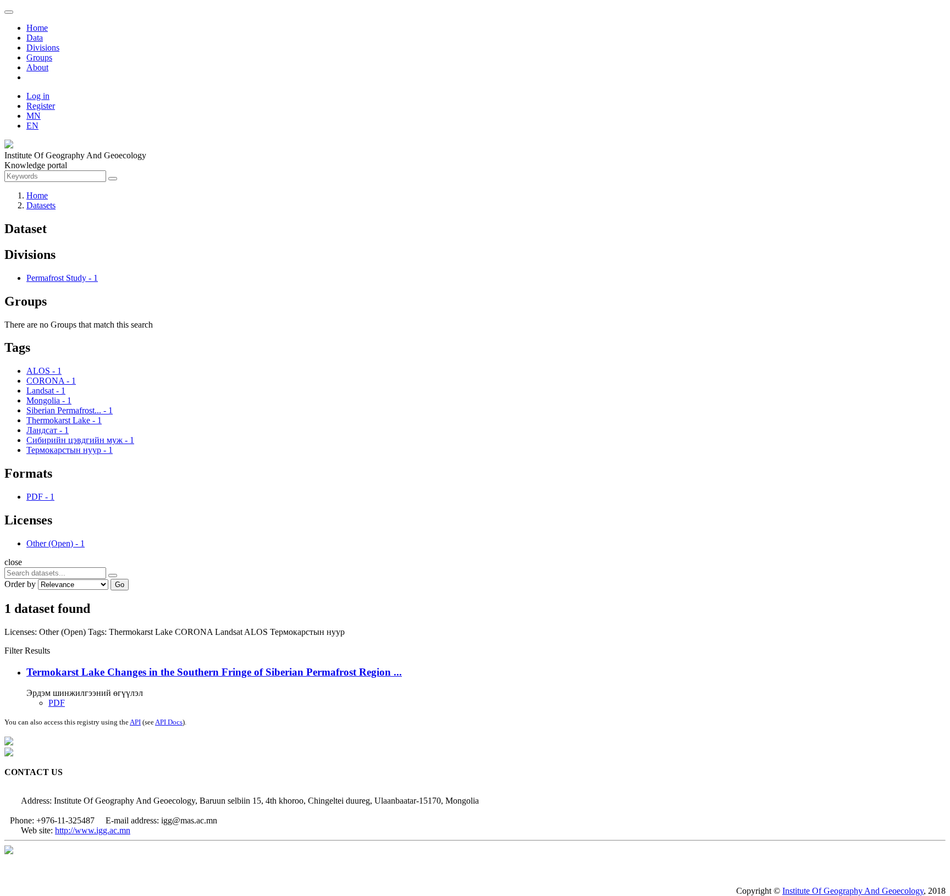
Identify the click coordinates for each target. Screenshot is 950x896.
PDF (56, 702)
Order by (20, 584)
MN (33, 115)
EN (32, 125)
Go (119, 584)
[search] (112, 575)
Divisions (42, 47)
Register (40, 105)
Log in (37, 96)
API (135, 722)
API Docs (169, 722)
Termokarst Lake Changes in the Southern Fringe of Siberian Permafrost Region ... (214, 672)
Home (37, 27)
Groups (39, 57)
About (37, 67)
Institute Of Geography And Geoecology (853, 890)
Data (34, 37)
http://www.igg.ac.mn (92, 830)
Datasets (41, 205)
